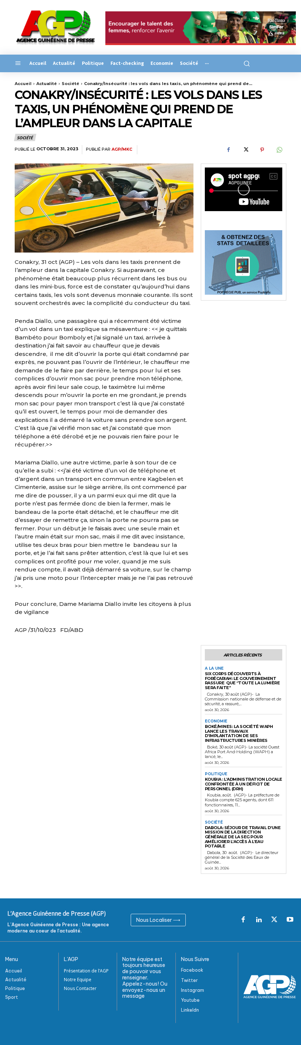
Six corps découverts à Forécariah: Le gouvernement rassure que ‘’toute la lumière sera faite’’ (242, 680)
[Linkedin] (259, 920)
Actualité (46, 83)
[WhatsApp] (279, 150)
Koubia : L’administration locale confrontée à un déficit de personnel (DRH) (243, 784)
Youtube (190, 1000)
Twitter (189, 980)
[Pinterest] (262, 150)
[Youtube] (290, 920)
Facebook (192, 970)
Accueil (23, 83)
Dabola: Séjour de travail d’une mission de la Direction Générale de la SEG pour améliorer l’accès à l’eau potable (243, 837)
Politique (216, 774)
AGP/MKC (122, 149)
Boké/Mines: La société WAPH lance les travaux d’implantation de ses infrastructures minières (239, 733)
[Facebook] (228, 150)
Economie (216, 721)
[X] (245, 150)
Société (70, 83)
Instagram (192, 990)
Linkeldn (190, 1010)
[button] (246, 63)
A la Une (214, 668)
